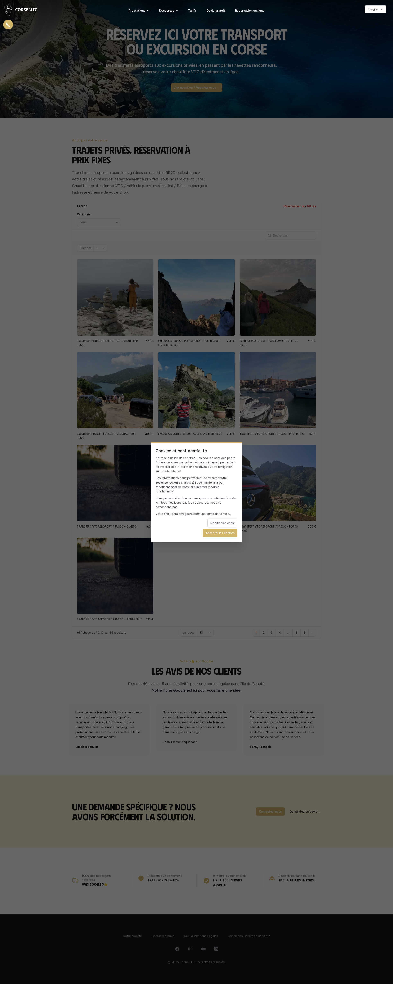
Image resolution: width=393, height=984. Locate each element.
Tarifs (192, 10)
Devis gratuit (216, 10)
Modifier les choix (222, 523)
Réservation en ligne (249, 10)
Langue (373, 9)
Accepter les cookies (220, 533)
